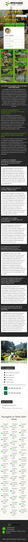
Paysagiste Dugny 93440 (23, 439)
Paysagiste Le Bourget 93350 (23, 471)
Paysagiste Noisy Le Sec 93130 (14, 449)
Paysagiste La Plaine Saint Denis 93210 (5, 427)
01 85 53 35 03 (11, 10)
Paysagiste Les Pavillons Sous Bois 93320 (14, 435)
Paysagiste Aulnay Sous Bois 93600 (23, 504)
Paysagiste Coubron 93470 (23, 465)
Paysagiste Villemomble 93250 (6, 445)
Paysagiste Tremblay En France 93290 (5, 458)
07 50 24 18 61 (11, 19)
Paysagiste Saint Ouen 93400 (5, 483)
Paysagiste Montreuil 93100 (14, 478)
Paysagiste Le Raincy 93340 (5, 501)
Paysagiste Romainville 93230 (5, 495)
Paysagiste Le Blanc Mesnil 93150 (23, 490)
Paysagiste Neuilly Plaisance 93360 (14, 471)
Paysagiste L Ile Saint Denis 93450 (14, 505)
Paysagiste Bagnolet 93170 (23, 497)
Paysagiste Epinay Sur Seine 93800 (23, 433)
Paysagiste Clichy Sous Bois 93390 (24, 459)
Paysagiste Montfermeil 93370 (14, 484)
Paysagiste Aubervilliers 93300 (24, 511)
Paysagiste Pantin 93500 (14, 443)
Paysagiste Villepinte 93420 (5, 439)
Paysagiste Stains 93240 (5, 465)
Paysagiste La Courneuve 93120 (23, 452)
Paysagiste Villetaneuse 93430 (6, 433)
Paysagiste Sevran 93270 (5, 471)
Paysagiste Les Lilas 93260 (14, 498)
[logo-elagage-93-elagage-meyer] (14, 3)
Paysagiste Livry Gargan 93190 (14, 491)
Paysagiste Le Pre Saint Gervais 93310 (5, 509)
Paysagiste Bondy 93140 (23, 477)
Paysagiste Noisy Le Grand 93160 (14, 456)
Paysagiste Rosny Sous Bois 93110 (6, 489)
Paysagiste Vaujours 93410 (5, 451)
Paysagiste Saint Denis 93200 (5, 477)
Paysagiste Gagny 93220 (23, 426)
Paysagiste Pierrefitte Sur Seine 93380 (14, 427)
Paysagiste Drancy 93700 (23, 445)
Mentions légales (22, 539)
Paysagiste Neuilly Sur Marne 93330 (14, 464)
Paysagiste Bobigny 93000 (23, 483)
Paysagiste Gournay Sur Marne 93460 (14, 513)
